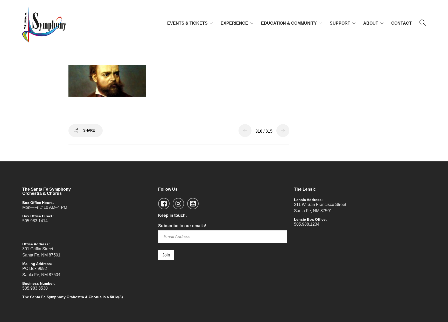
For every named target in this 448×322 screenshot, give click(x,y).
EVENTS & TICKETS (187, 23)
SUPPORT (340, 23)
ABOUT (370, 23)
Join (166, 255)
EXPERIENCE (234, 23)
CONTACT (401, 23)
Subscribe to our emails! (182, 226)
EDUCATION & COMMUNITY (289, 23)
